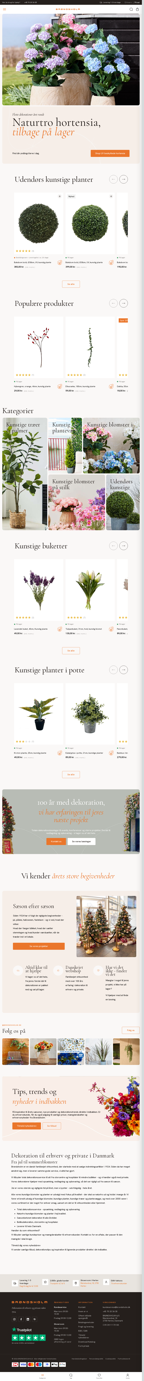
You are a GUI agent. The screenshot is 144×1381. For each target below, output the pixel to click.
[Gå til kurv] (137, 9)
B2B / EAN (82, 1331)
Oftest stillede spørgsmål (84, 1316)
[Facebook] (21, 1319)
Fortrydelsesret (124, 1359)
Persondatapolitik (96, 1359)
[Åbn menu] (4, 9)
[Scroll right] (123, 179)
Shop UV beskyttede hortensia (110, 153)
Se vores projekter (39, 946)
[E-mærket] (34, 1319)
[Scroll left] (113, 179)
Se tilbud (51, 1125)
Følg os (130, 1030)
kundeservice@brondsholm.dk (116, 1307)
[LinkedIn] (27, 1319)
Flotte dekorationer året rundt (28, 114)
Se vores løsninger (81, 841)
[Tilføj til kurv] (60, 262)
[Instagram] (14, 1319)
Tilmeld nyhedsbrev (26, 1125)
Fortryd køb (83, 1346)
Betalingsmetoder (86, 1322)
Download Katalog (86, 1342)
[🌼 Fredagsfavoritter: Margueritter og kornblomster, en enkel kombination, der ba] (71, 1051)
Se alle (71, 284)
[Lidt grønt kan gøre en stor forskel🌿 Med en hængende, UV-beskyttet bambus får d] (126, 1051)
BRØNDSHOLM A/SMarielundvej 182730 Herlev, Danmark (113, 1318)
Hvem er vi (83, 1311)
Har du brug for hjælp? (11, 2)
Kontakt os (56, 841)
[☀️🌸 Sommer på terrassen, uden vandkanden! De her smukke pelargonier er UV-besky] (15, 1051)
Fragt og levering (86, 1326)
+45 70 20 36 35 (30, 2)
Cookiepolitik (110, 1359)
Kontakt (82, 1307)
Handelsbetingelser (79, 1359)
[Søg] (131, 9)
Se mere (25, 473)
